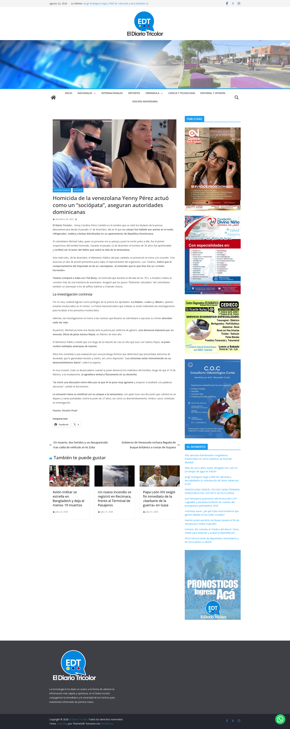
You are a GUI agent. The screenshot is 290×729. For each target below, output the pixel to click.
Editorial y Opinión (212, 93)
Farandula (152, 93)
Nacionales (85, 93)
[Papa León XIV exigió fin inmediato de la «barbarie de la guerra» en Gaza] (160, 468)
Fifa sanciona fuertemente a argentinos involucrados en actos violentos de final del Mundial (208, 459)
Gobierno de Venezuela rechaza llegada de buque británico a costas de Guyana (149, 445)
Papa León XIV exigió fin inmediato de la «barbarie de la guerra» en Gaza (159, 498)
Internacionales (112, 93)
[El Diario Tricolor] (53, 97)
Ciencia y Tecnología (181, 93)
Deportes (134, 93)
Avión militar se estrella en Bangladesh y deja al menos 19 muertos (68, 498)
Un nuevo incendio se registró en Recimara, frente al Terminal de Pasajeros (114, 498)
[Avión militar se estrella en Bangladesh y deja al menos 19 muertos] (69, 468)
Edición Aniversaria (145, 101)
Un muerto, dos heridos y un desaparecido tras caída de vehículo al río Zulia (80, 445)
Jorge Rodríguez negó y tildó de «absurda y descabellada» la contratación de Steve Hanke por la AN (212, 480)
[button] (94, 93)
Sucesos (78, 190)
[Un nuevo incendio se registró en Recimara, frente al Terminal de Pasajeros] (114, 468)
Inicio (68, 93)
